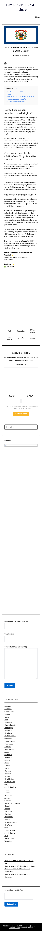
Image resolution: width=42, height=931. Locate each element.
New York (8, 825)
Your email (9, 634)
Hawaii (7, 806)
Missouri (7, 774)
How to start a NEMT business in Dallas (19, 866)
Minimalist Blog (14, 928)
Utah (6, 836)
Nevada (7, 776)
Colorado (7, 801)
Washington (9, 838)
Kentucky (8, 811)
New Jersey (8, 733)
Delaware (8, 757)
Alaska (6, 752)
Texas (6, 790)
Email (30, 396)
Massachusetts (10, 725)
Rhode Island (9, 741)
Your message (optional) (15, 647)
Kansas (7, 766)
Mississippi (8, 728)
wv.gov (32, 338)
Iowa (6, 720)
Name (12, 396)
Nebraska (8, 730)
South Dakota (9, 833)
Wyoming (8, 841)
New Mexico (9, 779)
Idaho (6, 717)
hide (16, 89)
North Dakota (9, 782)
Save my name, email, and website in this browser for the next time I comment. (22, 407)
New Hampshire (10, 822)
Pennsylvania (9, 830)
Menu (37, 17)
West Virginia (9, 749)
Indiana (7, 809)
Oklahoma (8, 739)
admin (26, 56)
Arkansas (8, 709)
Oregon (7, 784)
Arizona (7, 798)
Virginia (7, 793)
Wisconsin (8, 795)
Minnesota (8, 817)
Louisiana (8, 722)
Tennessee (8, 744)
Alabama (7, 706)
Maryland (7, 814)
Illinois (6, 763)
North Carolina (10, 736)
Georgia (7, 760)
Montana (7, 820)
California (8, 755)
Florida (7, 714)
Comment (21, 365)
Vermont (7, 747)
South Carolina (10, 787)
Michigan (7, 771)
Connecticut (9, 712)
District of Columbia (12, 803)
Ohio (6, 828)
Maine (6, 768)
